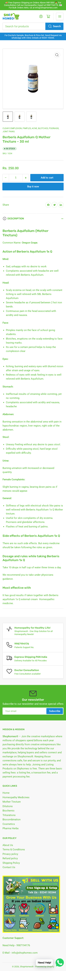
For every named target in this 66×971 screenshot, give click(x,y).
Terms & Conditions (14, 849)
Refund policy (10, 858)
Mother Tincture (12, 801)
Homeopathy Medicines (16, 797)
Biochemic (9, 810)
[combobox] (33, 26)
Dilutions (8, 806)
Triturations (9, 815)
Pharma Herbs (11, 828)
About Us (8, 845)
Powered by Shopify (44, 966)
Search (57, 26)
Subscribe (54, 711)
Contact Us (9, 867)
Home (6, 792)
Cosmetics (9, 824)
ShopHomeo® (27, 966)
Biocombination (11, 819)
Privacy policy (10, 854)
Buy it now (33, 186)
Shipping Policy (11, 862)
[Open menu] (59, 16)
